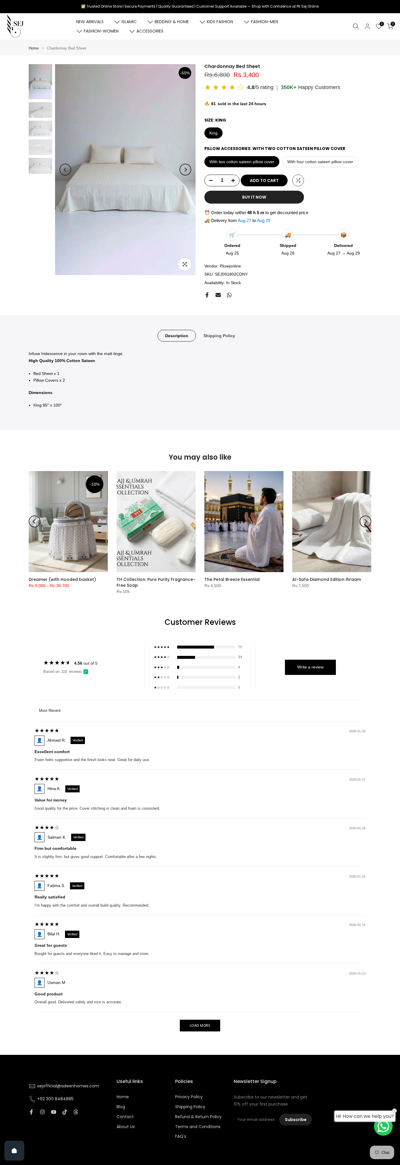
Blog (121, 1107)
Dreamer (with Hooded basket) (62, 579)
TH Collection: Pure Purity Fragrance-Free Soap (156, 582)
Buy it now (254, 197)
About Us (126, 1127)
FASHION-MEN (264, 22)
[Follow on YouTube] (53, 1111)
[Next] (185, 169)
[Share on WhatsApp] (229, 295)
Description (176, 335)
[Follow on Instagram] (42, 1111)
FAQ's (180, 1136)
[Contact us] (383, 1126)
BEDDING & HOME (172, 22)
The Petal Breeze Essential (232, 579)
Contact (125, 1117)
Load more (200, 1025)
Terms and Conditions (197, 1127)
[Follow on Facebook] (31, 1111)
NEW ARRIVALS (90, 22)
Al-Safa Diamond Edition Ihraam (326, 579)
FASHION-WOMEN (101, 31)
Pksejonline (230, 266)
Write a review (310, 667)
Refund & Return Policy (198, 1117)
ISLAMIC (129, 22)
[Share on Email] (218, 295)
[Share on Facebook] (207, 295)
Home (34, 48)
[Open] (14, 1151)
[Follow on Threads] (75, 1111)
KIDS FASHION (220, 22)
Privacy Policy (189, 1097)
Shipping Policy (219, 335)
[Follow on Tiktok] (64, 1111)
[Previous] (65, 169)
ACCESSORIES (149, 31)
